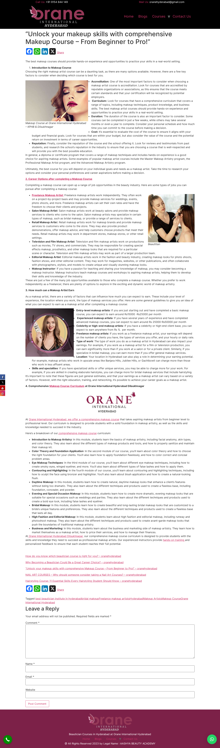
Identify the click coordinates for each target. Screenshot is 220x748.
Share (60, 52)
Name (30, 663)
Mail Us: (161, 2)
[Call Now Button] (7, 739)
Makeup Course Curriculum (66, 386)
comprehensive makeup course (77, 433)
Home (129, 16)
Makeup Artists (152, 598)
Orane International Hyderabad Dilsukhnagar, (55, 536)
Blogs (142, 16)
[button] (212, 739)
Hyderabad (136, 598)
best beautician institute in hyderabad (58, 598)
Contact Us (182, 16)
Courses (158, 16)
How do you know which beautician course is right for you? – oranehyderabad (73, 556)
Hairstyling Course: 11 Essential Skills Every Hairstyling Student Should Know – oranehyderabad (83, 580)
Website (30, 689)
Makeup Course (171, 598)
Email (29, 676)
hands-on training (174, 540)
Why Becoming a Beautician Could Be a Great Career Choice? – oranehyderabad (74, 562)
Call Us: (52, 2)
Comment (32, 622)
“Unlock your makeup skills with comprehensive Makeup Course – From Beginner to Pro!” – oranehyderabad (91, 568)
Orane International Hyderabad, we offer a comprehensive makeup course (74, 419)
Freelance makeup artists (114, 598)
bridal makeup (90, 598)
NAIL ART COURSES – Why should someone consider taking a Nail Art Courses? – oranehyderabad (85, 574)
